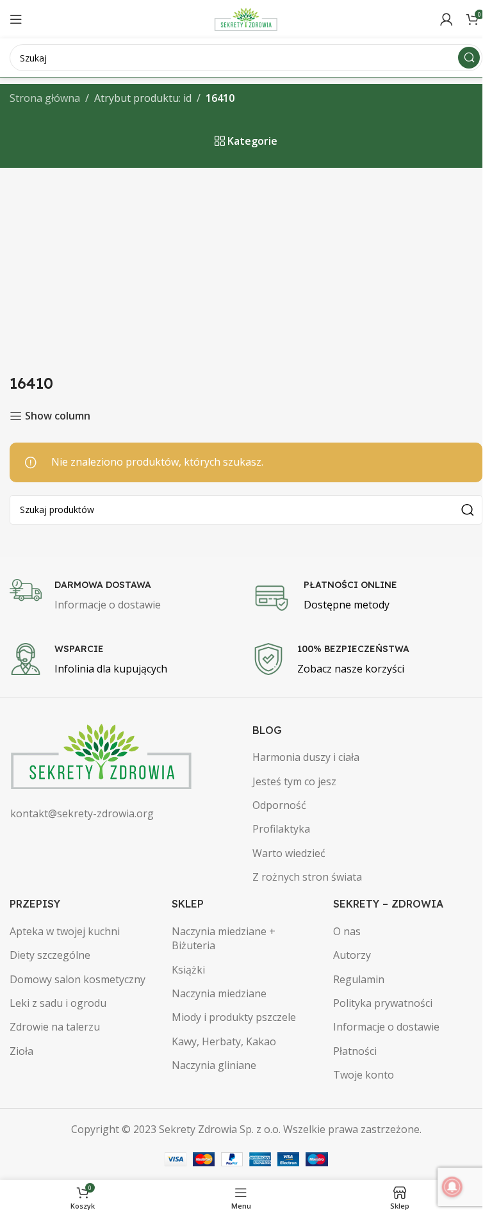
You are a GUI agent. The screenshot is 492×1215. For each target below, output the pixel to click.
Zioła (21, 1051)
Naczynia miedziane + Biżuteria (223, 938)
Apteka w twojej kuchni (65, 931)
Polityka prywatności (382, 1003)
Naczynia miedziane (219, 993)
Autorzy (352, 955)
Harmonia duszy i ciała (305, 757)
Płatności (355, 1051)
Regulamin (358, 979)
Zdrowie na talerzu (55, 1027)
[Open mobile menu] (16, 19)
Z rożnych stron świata (307, 877)
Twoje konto (363, 1075)
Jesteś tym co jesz (294, 781)
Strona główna (45, 98)
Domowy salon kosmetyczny (77, 979)
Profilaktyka (281, 829)
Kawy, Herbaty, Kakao (224, 1041)
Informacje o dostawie (386, 1027)
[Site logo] (246, 18)
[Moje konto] (446, 19)
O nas (347, 931)
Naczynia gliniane (214, 1065)
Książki (188, 970)
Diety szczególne (50, 955)
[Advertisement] (246, 264)
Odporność (279, 805)
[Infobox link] (125, 596)
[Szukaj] (469, 58)
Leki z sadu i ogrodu (58, 1003)
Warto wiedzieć (288, 853)
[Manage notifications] (452, 1187)
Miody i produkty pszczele (234, 1017)
